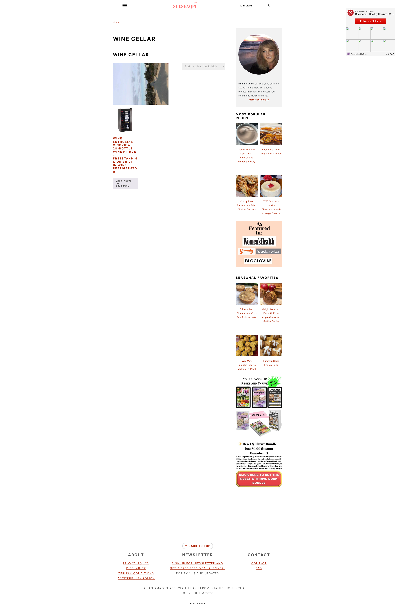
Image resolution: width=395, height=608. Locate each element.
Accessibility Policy (136, 578)
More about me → (259, 99)
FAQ (259, 568)
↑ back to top (197, 546)
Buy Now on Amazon (123, 183)
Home (116, 22)
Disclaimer (136, 568)
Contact (259, 563)
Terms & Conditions (136, 573)
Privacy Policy (136, 563)
